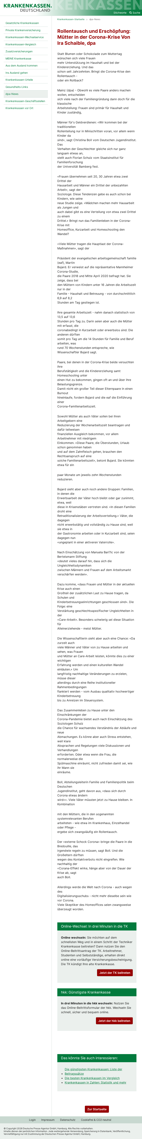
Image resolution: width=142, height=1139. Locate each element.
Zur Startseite (96, 1109)
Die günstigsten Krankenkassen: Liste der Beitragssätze (93, 1071)
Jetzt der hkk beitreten (114, 1021)
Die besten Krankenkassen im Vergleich (92, 1078)
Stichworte (120, 12)
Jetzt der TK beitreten (114, 973)
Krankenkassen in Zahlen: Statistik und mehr (95, 1082)
